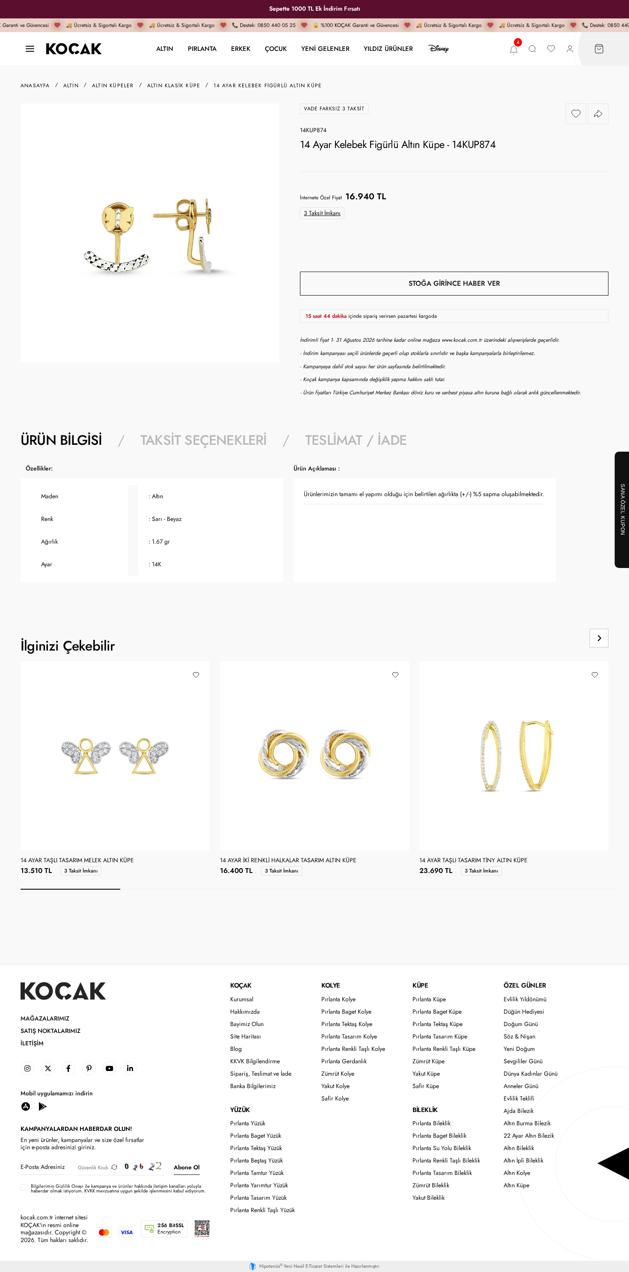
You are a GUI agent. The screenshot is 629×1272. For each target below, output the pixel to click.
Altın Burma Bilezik (527, 1123)
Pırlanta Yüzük (247, 1123)
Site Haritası (245, 1036)
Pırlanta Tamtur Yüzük (257, 1173)
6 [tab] (569, 889)
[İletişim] (30, 49)
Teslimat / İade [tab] (355, 440)
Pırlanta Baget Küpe (437, 1012)
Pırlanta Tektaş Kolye (346, 1024)
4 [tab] (369, 889)
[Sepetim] (599, 49)
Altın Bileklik (519, 1148)
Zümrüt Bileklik (430, 1185)
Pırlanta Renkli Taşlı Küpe (443, 1049)
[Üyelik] (570, 49)
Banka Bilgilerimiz (253, 1086)
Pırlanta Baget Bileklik (439, 1136)
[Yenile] (114, 1167)
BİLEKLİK (425, 1110)
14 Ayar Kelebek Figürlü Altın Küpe (268, 85)
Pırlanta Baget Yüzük (255, 1136)
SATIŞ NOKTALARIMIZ (50, 1031)
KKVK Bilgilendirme (255, 1061)
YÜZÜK (240, 1110)
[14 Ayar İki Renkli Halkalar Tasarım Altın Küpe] (314, 755)
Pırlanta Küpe (429, 999)
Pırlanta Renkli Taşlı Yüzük (262, 1210)
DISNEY (438, 48)
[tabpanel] (314, 528)
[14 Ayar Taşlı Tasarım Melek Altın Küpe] (115, 755)
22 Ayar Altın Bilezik (529, 1136)
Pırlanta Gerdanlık (344, 1061)
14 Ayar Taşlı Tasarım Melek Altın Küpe (77, 860)
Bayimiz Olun (247, 1024)
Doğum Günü (521, 1024)
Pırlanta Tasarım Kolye (349, 1036)
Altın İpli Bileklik (523, 1161)
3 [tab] (270, 889)
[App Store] (26, 1106)
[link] (27, 1068)
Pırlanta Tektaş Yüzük (256, 1148)
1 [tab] (70, 889)
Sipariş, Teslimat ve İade (260, 1074)
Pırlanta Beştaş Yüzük (256, 1161)
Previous (566, 638)
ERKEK (240, 48)
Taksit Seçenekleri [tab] (203, 440)
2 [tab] (170, 889)
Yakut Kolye (335, 1086)
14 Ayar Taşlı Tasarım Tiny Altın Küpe (473, 860)
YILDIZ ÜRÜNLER (388, 48)
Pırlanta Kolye (338, 999)
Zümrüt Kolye (337, 1074)
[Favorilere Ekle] (576, 114)
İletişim (32, 1043)
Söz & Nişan (519, 1036)
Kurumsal (241, 999)
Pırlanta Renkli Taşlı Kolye (353, 1049)
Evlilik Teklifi (519, 1099)
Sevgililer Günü (523, 1061)
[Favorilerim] (551, 49)
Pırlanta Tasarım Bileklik (442, 1173)
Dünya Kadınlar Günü (531, 1074)
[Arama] (532, 49)
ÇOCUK (276, 48)
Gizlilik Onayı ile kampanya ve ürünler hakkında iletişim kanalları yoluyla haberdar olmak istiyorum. (116, 1188)
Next (599, 638)
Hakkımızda (245, 1012)
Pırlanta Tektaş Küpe (437, 1024)
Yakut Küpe (426, 1074)
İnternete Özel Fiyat (321, 197)
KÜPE (420, 985)
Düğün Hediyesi (524, 1012)
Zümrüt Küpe (428, 1061)
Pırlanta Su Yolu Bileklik (441, 1148)
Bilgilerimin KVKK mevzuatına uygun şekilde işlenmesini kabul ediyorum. (118, 1188)
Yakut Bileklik (428, 1198)
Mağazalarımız (45, 1019)
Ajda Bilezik (519, 1111)
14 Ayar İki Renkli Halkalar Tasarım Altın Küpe (288, 860)
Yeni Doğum (519, 1049)
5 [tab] (469, 889)
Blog (236, 1049)
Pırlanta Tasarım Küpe (439, 1036)
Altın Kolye (517, 1173)
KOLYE (330, 985)
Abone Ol (187, 1167)
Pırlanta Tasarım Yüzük (258, 1198)
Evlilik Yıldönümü (525, 999)
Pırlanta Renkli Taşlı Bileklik (446, 1161)
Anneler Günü (521, 1086)
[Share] (598, 114)
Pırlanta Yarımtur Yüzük (259, 1185)
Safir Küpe (425, 1086)
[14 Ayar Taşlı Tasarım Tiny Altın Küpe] (513, 755)
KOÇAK (241, 985)
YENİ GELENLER (325, 48)
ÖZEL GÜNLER (525, 985)
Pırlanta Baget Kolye (346, 1012)
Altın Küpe (516, 1185)
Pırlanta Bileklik (431, 1123)
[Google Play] (43, 1106)
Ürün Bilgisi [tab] (61, 440)
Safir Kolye (335, 1099)
